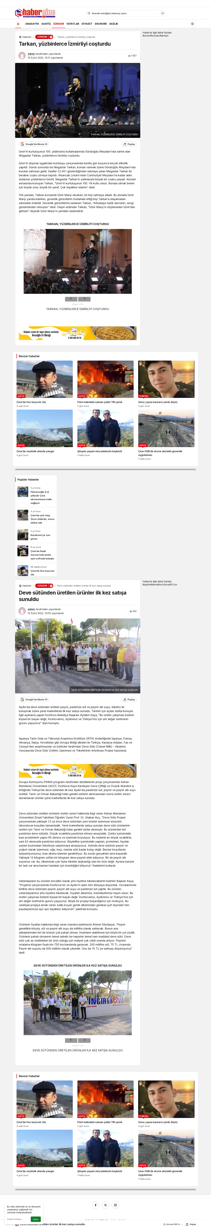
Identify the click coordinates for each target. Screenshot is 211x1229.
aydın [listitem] (146, 584)
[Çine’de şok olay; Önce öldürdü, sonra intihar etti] (36, 517)
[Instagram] (115, 1205)
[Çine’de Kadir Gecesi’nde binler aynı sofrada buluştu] (36, 553)
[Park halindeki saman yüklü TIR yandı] (105, 384)
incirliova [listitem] (163, 584)
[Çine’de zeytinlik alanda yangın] (45, 435)
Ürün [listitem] (173, 584)
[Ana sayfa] (18, 23)
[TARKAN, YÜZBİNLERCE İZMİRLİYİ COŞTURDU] (78, 261)
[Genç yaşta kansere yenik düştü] (166, 384)
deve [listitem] (154, 584)
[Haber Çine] (35, 12)
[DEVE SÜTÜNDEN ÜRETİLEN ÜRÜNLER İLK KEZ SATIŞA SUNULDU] (78, 1002)
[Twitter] (105, 1205)
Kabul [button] (35, 1219)
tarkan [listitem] (164, 35)
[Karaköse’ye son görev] (36, 535)
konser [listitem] (154, 35)
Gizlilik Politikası (14, 1219)
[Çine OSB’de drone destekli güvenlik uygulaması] (166, 435)
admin (31, 53)
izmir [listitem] (146, 35)
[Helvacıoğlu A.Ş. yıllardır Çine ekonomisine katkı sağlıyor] (36, 495)
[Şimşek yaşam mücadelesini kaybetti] (105, 435)
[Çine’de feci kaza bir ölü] (45, 384)
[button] (51, 37)
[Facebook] (95, 1205)
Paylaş (193, 1224)
